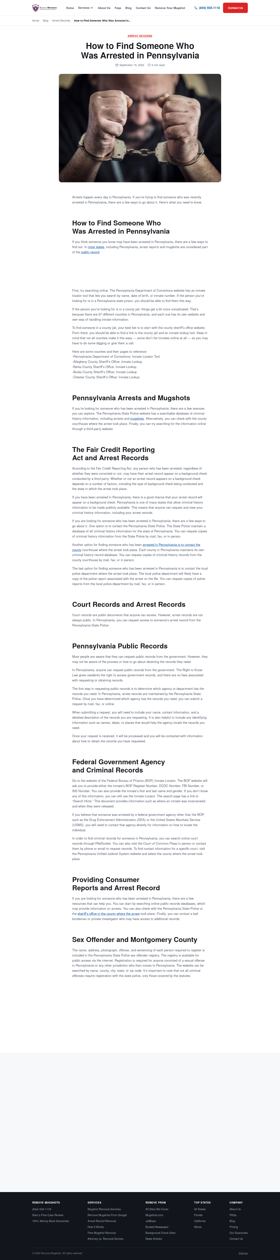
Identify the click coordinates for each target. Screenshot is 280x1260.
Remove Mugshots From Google (107, 1215)
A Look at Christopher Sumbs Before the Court (129, 1147)
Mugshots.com (154, 1215)
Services (84, 8)
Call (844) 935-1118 (164, 1037)
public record (90, 252)
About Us (104, 8)
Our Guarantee (239, 1233)
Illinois (198, 1227)
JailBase (151, 1221)
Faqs (118, 8)
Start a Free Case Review (47, 1215)
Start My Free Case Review (121, 1037)
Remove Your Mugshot (170, 8)
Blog (128, 8)
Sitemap (243, 1253)
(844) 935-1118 (209, 8)
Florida (198, 1215)
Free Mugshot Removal (102, 1233)
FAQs (233, 1215)
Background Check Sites (160, 1233)
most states (96, 247)
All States (200, 1209)
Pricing (234, 1227)
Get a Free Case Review (182, 274)
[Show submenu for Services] (92, 8)
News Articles (154, 1239)
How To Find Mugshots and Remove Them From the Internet (210, 1147)
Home (70, 8)
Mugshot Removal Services (104, 1209)
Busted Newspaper (157, 1227)
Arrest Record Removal (102, 1221)
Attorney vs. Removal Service (105, 1239)
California (200, 1221)
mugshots (137, 418)
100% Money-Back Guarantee (50, 1221)
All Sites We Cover (157, 1209)
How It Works (96, 1227)
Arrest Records (61, 20)
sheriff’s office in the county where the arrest (109, 913)
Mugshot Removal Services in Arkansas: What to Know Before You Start (59, 1150)
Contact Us (143, 8)
